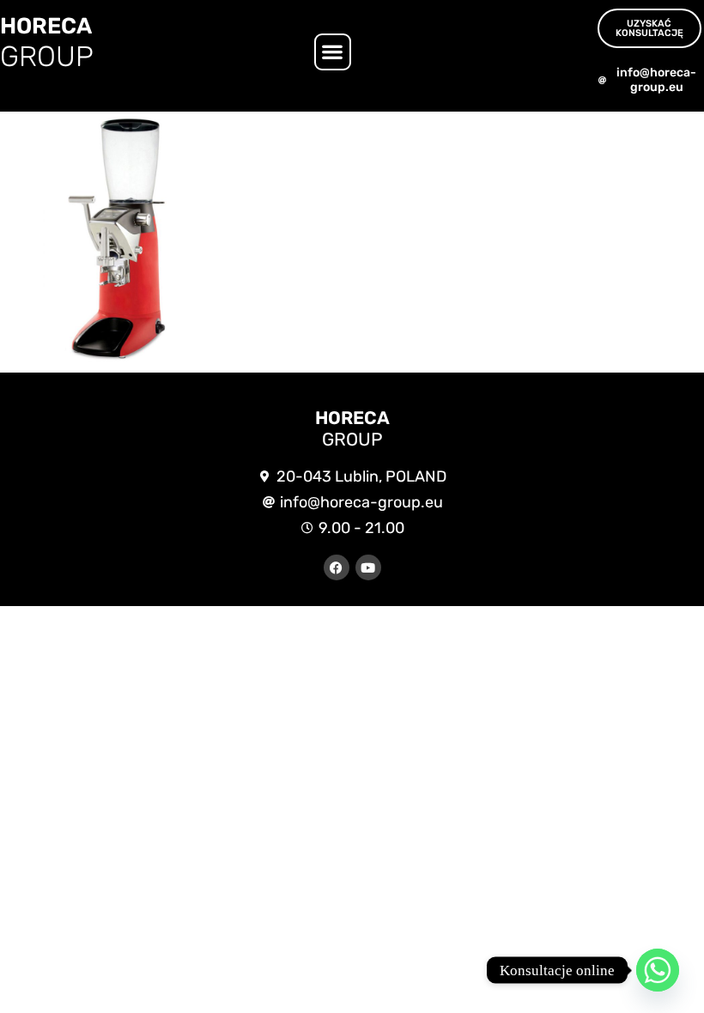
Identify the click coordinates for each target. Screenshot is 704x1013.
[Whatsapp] (657, 970)
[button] (332, 51)
